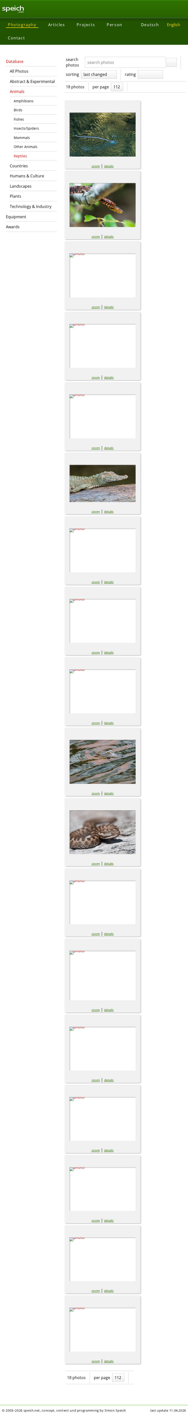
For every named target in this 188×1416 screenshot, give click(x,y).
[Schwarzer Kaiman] (103, 275)
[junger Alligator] (103, 762)
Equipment (16, 216)
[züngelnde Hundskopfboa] (103, 691)
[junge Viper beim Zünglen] (103, 832)
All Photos (19, 71)
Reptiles (20, 156)
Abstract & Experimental (32, 81)
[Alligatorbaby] (103, 902)
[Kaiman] (103, 483)
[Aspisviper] (103, 1049)
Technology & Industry (30, 206)
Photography (22, 24)
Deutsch (150, 24)
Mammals (22, 137)
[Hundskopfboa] (103, 205)
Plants (15, 196)
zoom (96, 166)
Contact (16, 38)
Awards (13, 226)
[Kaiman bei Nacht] (103, 621)
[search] (171, 62)
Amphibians (24, 101)
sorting (72, 74)
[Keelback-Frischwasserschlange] (103, 135)
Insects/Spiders (26, 128)
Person (114, 24)
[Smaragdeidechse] (103, 1189)
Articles (56, 24)
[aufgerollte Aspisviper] (103, 975)
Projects (86, 24)
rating (130, 74)
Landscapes (21, 186)
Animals (17, 91)
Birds (18, 110)
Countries (19, 166)
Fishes (19, 119)
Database (15, 61)
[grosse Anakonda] (103, 550)
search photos (72, 62)
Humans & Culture (27, 176)
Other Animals (25, 146)
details (109, 166)
